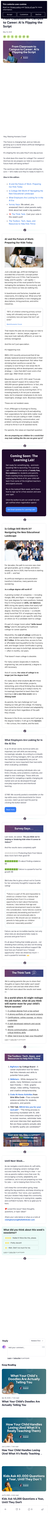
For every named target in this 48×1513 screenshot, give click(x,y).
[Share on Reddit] (23, 36)
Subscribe (13, 1039)
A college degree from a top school (23, 1010)
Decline (38, 14)
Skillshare (14, 1079)
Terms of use (30, 7)
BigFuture (14, 1066)
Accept (9, 14)
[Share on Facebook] (8, 36)
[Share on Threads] (16, 36)
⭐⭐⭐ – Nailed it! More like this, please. (21, 1238)
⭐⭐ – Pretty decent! (13, 1243)
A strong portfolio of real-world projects (25, 1014)
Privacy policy (15, 7)
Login (6, 1039)
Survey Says (14, 205)
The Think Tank (18, 214)
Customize (24, 14)
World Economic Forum (14, 324)
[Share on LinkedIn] (20, 36)
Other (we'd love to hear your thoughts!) (25, 1035)
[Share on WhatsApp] (27, 36)
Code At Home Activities (21, 1094)
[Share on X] (12, 36)
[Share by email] (4, 36)
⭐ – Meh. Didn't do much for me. (18, 1248)
